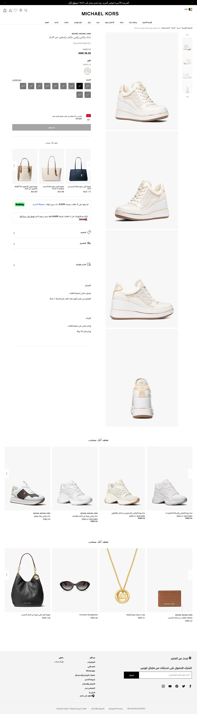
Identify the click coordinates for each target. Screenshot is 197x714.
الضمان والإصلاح (88, 683)
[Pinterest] (176, 686)
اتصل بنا (92, 692)
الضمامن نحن (90, 688)
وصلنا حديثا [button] (133, 22)
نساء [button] (97, 22)
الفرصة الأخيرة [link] (147, 22)
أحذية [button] (56, 22)
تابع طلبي (91, 666)
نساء (178, 28)
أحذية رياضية (166, 28)
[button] (89, 165)
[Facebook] (190, 686)
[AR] (190, 10)
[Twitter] (183, 686)
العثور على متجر (86, 695)
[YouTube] (170, 686)
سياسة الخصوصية (116, 708)
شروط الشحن (90, 679)
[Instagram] (163, 686)
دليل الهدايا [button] (78, 22)
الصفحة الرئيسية (187, 28)
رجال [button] (89, 22)
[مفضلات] (15, 10)
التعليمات (91, 662)
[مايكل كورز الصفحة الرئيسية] (100, 15)
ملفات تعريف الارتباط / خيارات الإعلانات (71, 708)
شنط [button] (121, 22)
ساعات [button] (66, 22)
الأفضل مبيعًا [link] (109, 22)
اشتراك (131, 675)
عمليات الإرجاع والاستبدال (85, 675)
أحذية (173, 28)
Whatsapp (90, 670)
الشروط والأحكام (97, 708)
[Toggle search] (26, 10)
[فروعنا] (20, 10)
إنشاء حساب (58, 662)
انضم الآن (78, 118)
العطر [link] (47, 22)
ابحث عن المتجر (179, 658)
